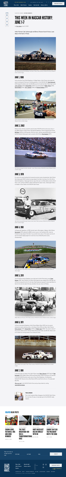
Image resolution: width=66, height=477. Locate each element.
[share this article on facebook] (7, 15)
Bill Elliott (17, 132)
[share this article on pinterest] (7, 21)
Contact (23, 471)
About (42, 2)
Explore (30, 5)
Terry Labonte (28, 87)
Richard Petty (29, 85)
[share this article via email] (7, 24)
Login (31, 2)
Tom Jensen (19, 26)
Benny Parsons (43, 373)
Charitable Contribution (30, 471)
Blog (37, 2)
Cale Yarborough (51, 82)
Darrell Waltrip (18, 87)
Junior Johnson (18, 85)
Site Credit (33, 473)
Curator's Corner (19, 13)
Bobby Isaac (39, 329)
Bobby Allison (48, 85)
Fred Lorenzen (18, 329)
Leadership (48, 471)
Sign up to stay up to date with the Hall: (8, 453)
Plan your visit (18, 383)
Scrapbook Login (18, 471)
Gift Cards (36, 471)
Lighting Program (42, 471)
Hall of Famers (24, 5)
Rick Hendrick (45, 134)
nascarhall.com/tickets (20, 385)
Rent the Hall (36, 5)
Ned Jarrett (17, 232)
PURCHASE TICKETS (58, 3)
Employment (53, 471)
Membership (34, 2)
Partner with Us (44, 5)
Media (40, 2)
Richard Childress (40, 87)
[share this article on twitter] (7, 18)
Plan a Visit (16, 5)
